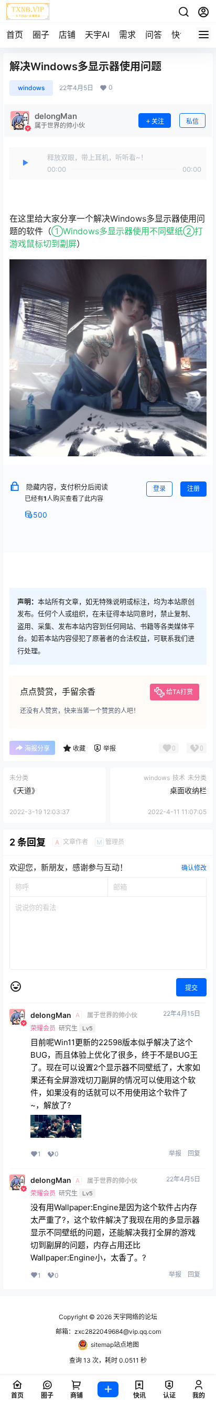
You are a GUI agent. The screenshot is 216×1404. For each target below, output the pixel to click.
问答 (153, 34)
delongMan (50, 1015)
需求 (127, 34)
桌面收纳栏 (188, 790)
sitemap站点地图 (115, 1344)
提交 (191, 988)
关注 (158, 121)
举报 (175, 1153)
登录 (159, 488)
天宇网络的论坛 (134, 1317)
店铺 (67, 34)
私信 (192, 121)
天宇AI (97, 34)
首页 (14, 34)
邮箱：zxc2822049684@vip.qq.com (108, 1331)
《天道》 (24, 790)
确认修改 (194, 868)
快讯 (179, 34)
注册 (193, 488)
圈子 (41, 34)
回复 (194, 1153)
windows (31, 88)
